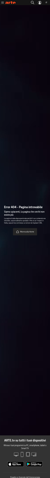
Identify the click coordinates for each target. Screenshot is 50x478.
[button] (32, 3)
